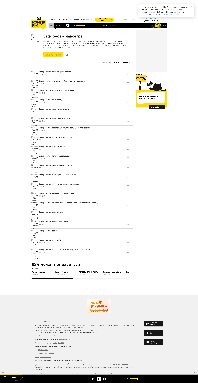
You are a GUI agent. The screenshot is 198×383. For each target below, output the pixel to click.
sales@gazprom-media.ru (47, 353)
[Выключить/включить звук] (74, 25)
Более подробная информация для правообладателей (52, 373)
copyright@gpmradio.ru (120, 364)
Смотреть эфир (103, 20)
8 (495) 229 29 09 (150, 21)
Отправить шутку (77, 19)
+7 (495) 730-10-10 (58, 343)
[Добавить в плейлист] (128, 74)
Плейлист (53, 19)
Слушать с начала (53, 55)
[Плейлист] (23, 378)
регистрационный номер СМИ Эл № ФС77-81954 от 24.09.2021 (79, 325)
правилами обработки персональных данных (160, 14)
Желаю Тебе (17, 380)
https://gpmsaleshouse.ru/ (43, 357)
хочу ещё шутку (157, 107)
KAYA (14, 377)
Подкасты (63, 19)
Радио (89, 19)
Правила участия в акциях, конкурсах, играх (85, 373)
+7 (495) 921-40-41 (43, 350)
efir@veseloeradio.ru (65, 339)
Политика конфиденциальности (111, 373)
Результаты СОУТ (128, 373)
